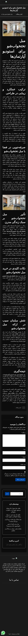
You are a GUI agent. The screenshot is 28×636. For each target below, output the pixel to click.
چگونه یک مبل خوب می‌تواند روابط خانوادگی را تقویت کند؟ (13, 515)
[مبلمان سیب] (26, 14)
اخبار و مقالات (18, 407)
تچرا (10, 634)
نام (24, 449)
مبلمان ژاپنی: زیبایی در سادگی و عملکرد (13, 529)
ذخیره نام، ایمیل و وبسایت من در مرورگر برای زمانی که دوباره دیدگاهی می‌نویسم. (14, 474)
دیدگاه (23, 432)
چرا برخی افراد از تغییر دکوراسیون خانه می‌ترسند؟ (13, 525)
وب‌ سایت (22, 464)
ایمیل (23, 457)
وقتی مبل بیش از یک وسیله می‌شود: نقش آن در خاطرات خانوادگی (13, 510)
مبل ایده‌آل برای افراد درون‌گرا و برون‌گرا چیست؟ (13, 520)
